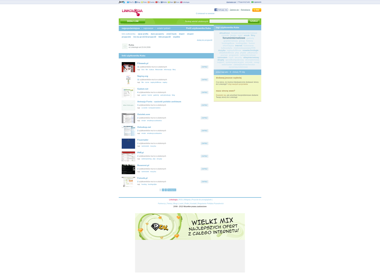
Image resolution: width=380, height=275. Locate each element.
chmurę (235, 72)
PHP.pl (140, 152)
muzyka (153, 146)
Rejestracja (245, 10)
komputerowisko (154, 108)
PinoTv (131, 2)
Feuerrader (142, 140)
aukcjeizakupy (165, 95)
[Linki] (132, 16)
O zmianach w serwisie (205, 13)
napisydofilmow (155, 82)
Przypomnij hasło (244, 2)
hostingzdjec (152, 184)
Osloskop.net (144, 127)
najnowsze (148, 28)
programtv (234, 55)
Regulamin (202, 204)
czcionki (144, 108)
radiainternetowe (248, 55)
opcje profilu (143, 34)
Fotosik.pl (142, 178)
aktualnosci (224, 33)
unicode (248, 62)
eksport (190, 34)
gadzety (156, 95)
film (147, 69)
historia (249, 41)
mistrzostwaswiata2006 (244, 48)
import (182, 34)
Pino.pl (122, 2)
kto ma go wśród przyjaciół (144, 37)
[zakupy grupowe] (190, 272)
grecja (242, 41)
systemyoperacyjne (235, 62)
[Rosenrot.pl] (128, 174)
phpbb (243, 52)
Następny (172, 190)
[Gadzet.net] (128, 97)
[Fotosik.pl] (128, 186)
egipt (240, 35)
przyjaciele (126, 37)
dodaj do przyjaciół (204, 40)
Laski (181, 204)
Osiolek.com (143, 114)
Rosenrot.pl (143, 165)
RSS (181, 200)
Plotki (187, 204)
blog (173, 95)
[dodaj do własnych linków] (205, 68)
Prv (159, 2)
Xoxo (177, 2)
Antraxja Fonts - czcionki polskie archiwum (159, 101)
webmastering (146, 159)
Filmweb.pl (142, 63)
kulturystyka (226, 48)
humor (150, 95)
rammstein (145, 146)
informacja (167, 69)
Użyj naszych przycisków (238, 84)
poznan (224, 55)
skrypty (159, 159)
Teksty (169, 204)
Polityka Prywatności (215, 204)
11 (138, 67)
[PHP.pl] (128, 161)
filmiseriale (159, 69)
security (238, 57)
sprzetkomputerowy (234, 60)
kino (142, 69)
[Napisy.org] (128, 84)
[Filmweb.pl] (128, 72)
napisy (165, 82)
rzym (231, 57)
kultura (151, 69)
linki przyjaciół (165, 37)
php (154, 159)
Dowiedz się (221, 95)
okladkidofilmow (226, 52)
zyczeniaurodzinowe (238, 67)
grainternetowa (231, 41)
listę (243, 72)
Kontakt (193, 204)
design (233, 35)
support (220, 62)
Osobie (152, 2)
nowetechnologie (250, 50)
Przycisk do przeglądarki (202, 200)
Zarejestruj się (231, 2)
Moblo (165, 2)
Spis (171, 2)
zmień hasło (171, 34)
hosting (144, 184)
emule (143, 120)
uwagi (256, 62)
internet (238, 45)
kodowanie (249, 45)
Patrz (145, 2)
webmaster (227, 64)
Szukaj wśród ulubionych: (197, 21)
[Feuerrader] (128, 148)
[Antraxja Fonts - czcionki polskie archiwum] (128, 110)
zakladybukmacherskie (244, 64)
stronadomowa (252, 60)
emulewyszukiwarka (154, 120)
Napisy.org (142, 76)
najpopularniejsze (131, 28)
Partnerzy (162, 204)
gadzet (143, 95)
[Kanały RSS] (256, 11)
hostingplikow (228, 43)
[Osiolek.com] (128, 123)
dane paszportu (157, 34)
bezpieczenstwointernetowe (244, 33)
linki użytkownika (128, 34)
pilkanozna (252, 52)
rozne (147, 82)
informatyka (228, 45)
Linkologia (185, 2)
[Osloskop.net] (128, 135)
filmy (174, 69)
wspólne (176, 37)
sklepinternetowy (251, 57)
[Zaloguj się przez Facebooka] (221, 10)
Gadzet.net (142, 89)
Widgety (187, 200)
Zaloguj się (234, 10)
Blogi (138, 2)
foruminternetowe (234, 37)
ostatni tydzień (163, 28)
